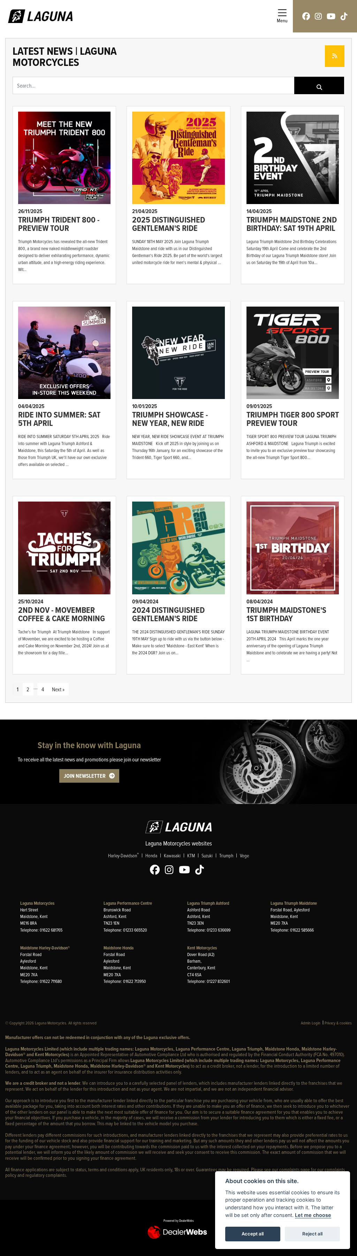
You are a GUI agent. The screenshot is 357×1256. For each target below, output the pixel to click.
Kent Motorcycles (202, 948)
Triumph (226, 855)
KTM (191, 855)
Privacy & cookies (338, 1023)
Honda (151, 855)
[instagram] (318, 16)
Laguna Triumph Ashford (208, 903)
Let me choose (313, 1215)
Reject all (312, 1233)
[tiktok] (344, 16)
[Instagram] (171, 870)
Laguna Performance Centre (128, 903)
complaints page (294, 1169)
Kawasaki (172, 855)
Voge (244, 855)
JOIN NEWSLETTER (85, 776)
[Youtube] (186, 870)
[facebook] (306, 16)
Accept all (253, 1233)
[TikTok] (201, 870)
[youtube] (331, 16)
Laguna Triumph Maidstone (294, 903)
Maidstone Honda (119, 948)
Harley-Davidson (123, 855)
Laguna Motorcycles (37, 903)
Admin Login (310, 1023)
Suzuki (207, 855)
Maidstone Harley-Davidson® (45, 948)
